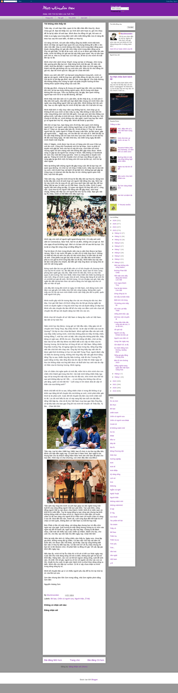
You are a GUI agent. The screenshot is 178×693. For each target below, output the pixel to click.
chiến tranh (114, 413)
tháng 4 (118, 259)
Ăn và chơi (114, 401)
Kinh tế (112, 467)
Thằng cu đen (115, 124)
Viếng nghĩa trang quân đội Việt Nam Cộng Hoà (121, 368)
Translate (128, 11)
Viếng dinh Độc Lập (121, 314)
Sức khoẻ (113, 517)
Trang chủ (49, 18)
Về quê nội (118, 330)
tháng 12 (118, 233)
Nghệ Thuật (114, 494)
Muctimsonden (126, 34)
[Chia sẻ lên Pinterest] (73, 595)
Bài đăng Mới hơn (53, 660)
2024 (115, 227)
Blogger (94, 680)
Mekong (113, 486)
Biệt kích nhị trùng (121, 300)
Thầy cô (113, 528)
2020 (115, 388)
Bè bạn (54, 599)
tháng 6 (118, 253)
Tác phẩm (72, 18)
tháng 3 (118, 262)
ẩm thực (113, 405)
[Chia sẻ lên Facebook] (71, 595)
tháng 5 (118, 256)
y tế (111, 563)
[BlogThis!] (68, 595)
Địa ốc (112, 447)
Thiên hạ (113, 536)
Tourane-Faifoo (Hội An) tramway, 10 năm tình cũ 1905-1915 (126, 150)
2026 (115, 220)
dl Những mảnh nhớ (117, 428)
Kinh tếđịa (113, 470)
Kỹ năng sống (115, 474)
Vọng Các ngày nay (121, 341)
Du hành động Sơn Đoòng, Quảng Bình (121, 350)
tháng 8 (118, 246)
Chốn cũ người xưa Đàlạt (119, 420)
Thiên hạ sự (114, 540)
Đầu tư (112, 440)
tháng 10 (118, 240)
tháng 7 (118, 249)
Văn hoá (113, 551)
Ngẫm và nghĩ (115, 490)
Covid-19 (113, 424)
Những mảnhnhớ (116, 505)
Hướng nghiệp (115, 459)
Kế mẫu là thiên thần (122, 297)
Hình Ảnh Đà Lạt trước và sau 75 (124, 139)
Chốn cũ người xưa (66, 599)
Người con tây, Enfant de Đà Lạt (121, 334)
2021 (115, 384)
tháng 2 (118, 374)
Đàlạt (112, 436)
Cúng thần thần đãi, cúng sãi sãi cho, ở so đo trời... (122, 324)
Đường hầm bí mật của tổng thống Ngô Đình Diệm (125, 159)
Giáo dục (113, 455)
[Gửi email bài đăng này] (66, 595)
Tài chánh (113, 524)
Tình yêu (113, 544)
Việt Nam (113, 559)
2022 (115, 381)
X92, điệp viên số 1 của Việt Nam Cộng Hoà (125, 131)
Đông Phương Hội (117, 451)
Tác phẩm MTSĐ (116, 521)
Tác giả (60, 18)
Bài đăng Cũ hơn (96, 660)
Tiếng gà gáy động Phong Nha (121, 356)
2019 (115, 391)
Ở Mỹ (87, 599)
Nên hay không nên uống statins (121, 266)
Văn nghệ (113, 555)
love (111, 482)
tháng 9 (118, 243)
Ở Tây (112, 513)
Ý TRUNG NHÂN (124, 205)
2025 (115, 224)
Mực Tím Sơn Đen (59, 8)
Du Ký (112, 432)
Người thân (79, 599)
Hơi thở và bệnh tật (125, 195)
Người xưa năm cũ (121, 338)
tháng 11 (118, 236)
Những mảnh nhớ (116, 501)
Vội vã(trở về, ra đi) (121, 345)
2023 (115, 230)
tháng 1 (118, 377)
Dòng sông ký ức (120, 294)
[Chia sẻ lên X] (69, 595)
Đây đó (112, 443)
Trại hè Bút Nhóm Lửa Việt (120, 289)
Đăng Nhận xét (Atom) (78, 667)
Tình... (112, 548)
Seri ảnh (84, 18)
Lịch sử (113, 478)
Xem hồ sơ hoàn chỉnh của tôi (121, 49)
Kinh (111, 463)
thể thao (113, 532)
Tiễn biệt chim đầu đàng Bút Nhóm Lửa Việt (121, 278)
